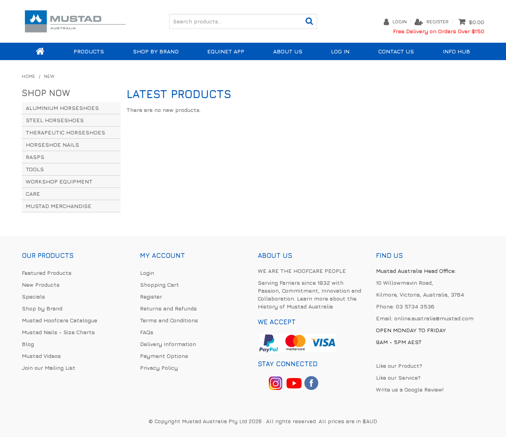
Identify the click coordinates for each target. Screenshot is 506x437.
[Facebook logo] (294, 382)
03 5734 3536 (415, 306)
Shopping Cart (159, 284)
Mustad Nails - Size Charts (58, 332)
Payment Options (164, 355)
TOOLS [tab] (35, 169)
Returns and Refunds (168, 308)
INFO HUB (456, 51)
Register (438, 21)
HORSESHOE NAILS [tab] (52, 144)
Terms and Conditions (169, 320)
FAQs (146, 332)
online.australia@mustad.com (434, 318)
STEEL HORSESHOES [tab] (55, 120)
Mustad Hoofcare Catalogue (59, 320)
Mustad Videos (41, 355)
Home (40, 51)
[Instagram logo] (275, 382)
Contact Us (396, 51)
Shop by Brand (156, 51)
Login (400, 21)
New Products (41, 284)
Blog (28, 344)
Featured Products (47, 272)
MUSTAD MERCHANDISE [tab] (58, 205)
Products (89, 51)
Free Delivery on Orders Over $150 (438, 31)
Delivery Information (168, 344)
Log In (340, 51)
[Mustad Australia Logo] (75, 20)
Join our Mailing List (49, 367)
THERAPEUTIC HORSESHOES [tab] (65, 132)
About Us (287, 51)
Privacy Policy (159, 367)
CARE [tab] (33, 193)
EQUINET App (225, 51)
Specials (33, 296)
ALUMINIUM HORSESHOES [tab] (62, 107)
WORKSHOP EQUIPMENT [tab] (59, 181)
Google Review (423, 389)
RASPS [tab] (35, 156)
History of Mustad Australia (295, 306)
